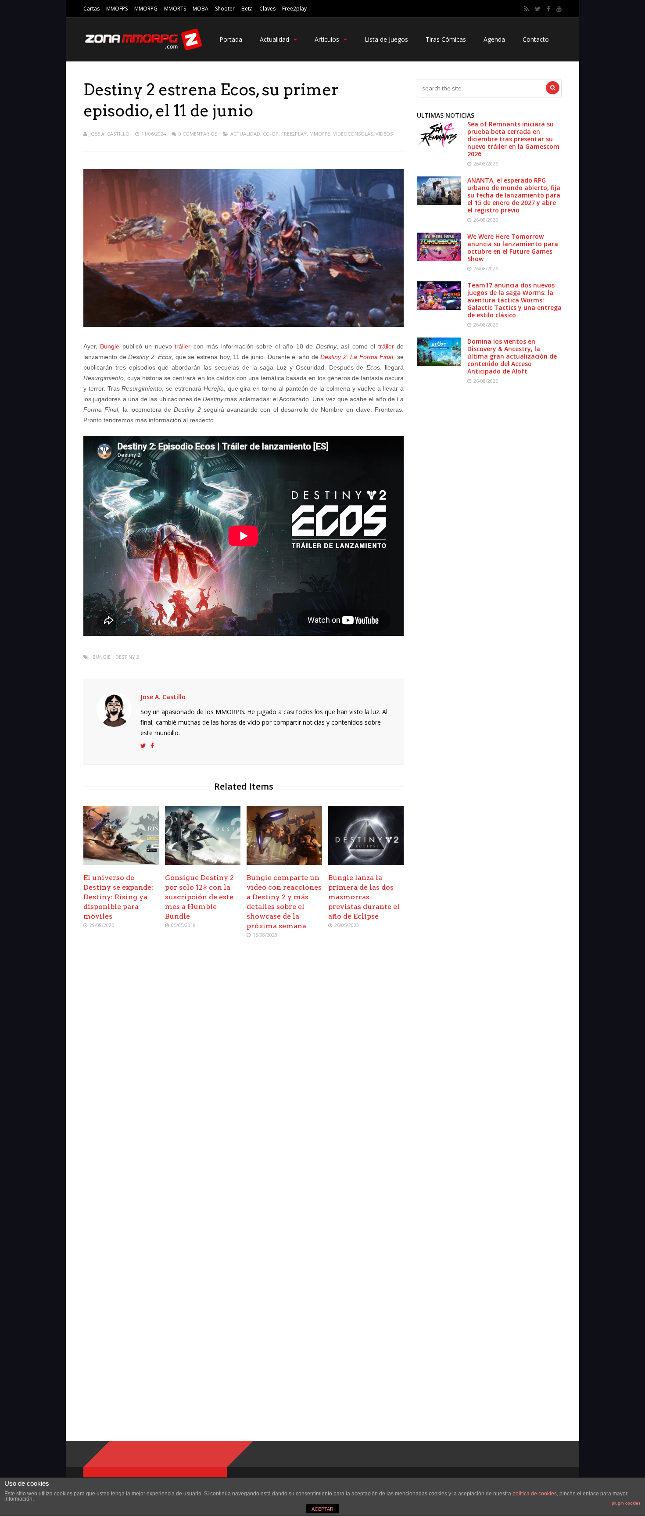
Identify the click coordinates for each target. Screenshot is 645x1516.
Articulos (327, 39)
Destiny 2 (127, 656)
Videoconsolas (353, 133)
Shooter (225, 8)
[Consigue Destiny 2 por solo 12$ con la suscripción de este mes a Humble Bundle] (202, 863)
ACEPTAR (322, 1509)
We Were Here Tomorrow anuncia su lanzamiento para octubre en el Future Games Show (512, 247)
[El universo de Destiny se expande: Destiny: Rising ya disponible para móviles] (121, 863)
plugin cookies (626, 1503)
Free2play (294, 8)
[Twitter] (538, 9)
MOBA (200, 8)
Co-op (271, 133)
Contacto (536, 39)
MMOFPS (117, 8)
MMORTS (175, 8)
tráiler (182, 346)
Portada (230, 39)
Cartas (91, 8)
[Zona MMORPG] (142, 48)
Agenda (494, 39)
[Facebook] (548, 9)
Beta (247, 8)
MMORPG (146, 8)
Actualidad (274, 39)
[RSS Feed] (526, 9)
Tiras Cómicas (446, 39)
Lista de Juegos (386, 39)
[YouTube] (559, 9)
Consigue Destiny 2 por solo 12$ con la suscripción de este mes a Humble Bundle (199, 896)
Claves (267, 8)
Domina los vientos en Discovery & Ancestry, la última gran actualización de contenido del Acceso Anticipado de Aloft (512, 356)
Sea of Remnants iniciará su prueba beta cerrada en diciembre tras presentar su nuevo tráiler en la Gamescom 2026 (513, 139)
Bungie (109, 346)
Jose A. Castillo (109, 133)
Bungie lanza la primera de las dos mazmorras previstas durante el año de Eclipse (364, 896)
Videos (384, 133)
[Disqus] (243, 1072)
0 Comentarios (198, 133)
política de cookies (534, 1494)
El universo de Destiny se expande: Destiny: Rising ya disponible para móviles (118, 896)
